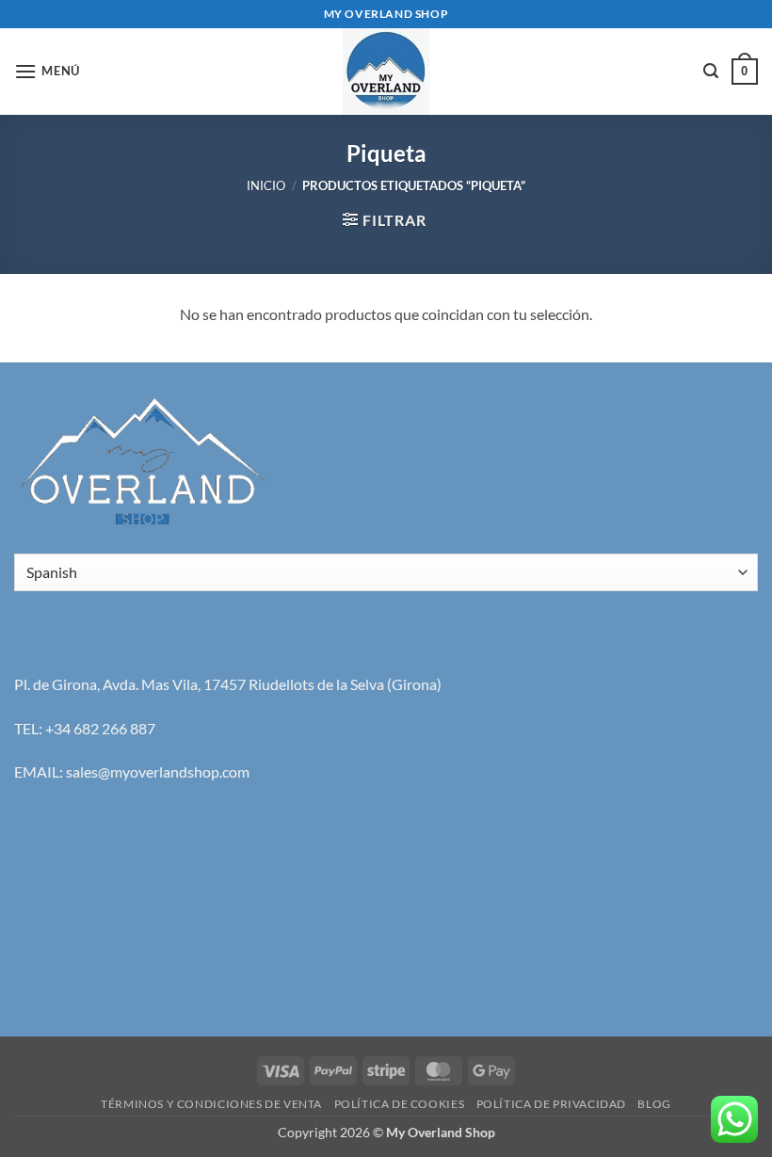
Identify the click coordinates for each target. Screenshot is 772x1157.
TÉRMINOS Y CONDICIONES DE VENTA (211, 1104)
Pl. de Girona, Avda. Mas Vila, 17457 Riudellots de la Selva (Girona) (228, 684)
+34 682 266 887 (100, 728)
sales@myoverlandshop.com (157, 771)
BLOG (653, 1104)
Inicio (266, 185)
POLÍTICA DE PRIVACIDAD (551, 1104)
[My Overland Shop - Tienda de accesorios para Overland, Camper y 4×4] (386, 71)
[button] (47, 71)
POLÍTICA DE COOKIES (399, 1104)
